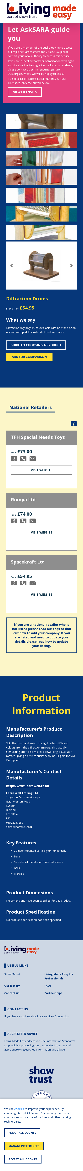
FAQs (47, 986)
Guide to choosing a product (36, 345)
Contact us (11, 993)
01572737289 (14, 822)
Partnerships (53, 993)
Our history (12, 986)
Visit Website (41, 470)
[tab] (30, 404)
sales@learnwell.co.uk (19, 827)
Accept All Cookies (22, 1159)
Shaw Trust (12, 974)
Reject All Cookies (22, 1132)
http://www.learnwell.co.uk (27, 786)
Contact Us (62, 1016)
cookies (19, 1109)
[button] (11, 266)
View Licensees (25, 92)
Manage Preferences (23, 1146)
